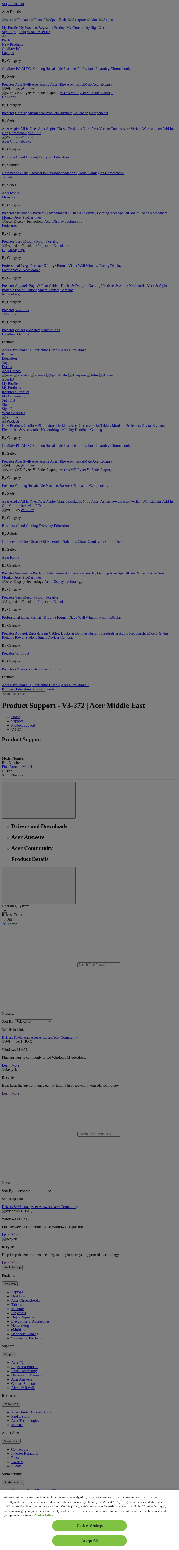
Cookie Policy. (43, 1515)
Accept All (89, 1541)
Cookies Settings (90, 1526)
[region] (89, 1520)
